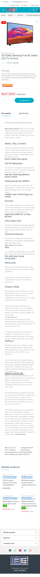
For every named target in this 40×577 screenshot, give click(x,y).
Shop (25, 5)
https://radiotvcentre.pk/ (12, 128)
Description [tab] (6, 113)
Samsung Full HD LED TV (22, 454)
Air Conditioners (7, 496)
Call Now (6, 2)
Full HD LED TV (5, 53)
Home (3, 15)
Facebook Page (20, 434)
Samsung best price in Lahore (14, 452)
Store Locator (15, 5)
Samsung (20, 15)
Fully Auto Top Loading (27, 496)
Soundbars (11, 475)
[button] (37, 22)
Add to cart (25, 100)
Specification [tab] (24, 113)
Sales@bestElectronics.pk (20, 2)
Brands (10, 15)
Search (30, 10)
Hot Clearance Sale (8, 496)
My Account (35, 5)
